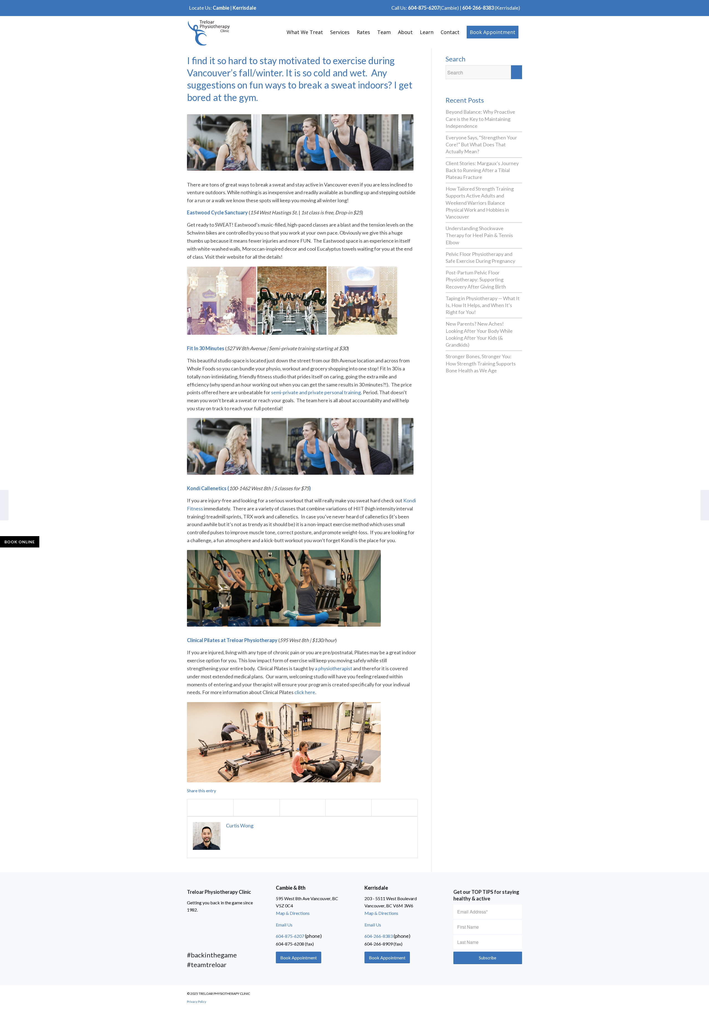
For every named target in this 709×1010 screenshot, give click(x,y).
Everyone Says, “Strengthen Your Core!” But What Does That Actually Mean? (481, 144)
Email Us (284, 924)
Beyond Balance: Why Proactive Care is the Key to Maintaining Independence (480, 119)
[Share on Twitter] (256, 807)
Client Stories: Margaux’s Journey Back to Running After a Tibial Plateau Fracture (482, 170)
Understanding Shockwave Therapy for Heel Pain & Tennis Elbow (479, 235)
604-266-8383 (478, 8)
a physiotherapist (333, 668)
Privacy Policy (196, 1001)
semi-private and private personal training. (316, 392)
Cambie (221, 8)
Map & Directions (293, 913)
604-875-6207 (424, 8)
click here (304, 692)
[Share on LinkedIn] (348, 807)
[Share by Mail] (394, 807)
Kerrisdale (244, 8)
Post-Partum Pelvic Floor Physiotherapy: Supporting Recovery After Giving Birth (476, 279)
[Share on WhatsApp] (302, 807)
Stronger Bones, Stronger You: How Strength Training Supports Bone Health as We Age (481, 363)
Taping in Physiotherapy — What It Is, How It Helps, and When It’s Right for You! (483, 305)
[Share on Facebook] (210, 807)
